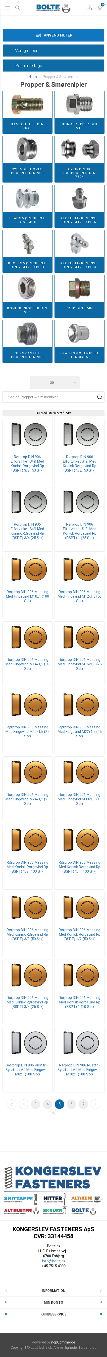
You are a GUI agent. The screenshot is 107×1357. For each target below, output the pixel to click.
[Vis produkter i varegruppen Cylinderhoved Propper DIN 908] (27, 149)
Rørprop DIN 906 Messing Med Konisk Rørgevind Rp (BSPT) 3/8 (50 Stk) (27, 934)
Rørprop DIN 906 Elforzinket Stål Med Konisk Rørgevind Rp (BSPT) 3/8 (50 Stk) (27, 464)
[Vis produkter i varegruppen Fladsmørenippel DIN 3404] (27, 198)
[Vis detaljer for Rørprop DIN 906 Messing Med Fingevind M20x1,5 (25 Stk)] (27, 705)
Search (99, 397)
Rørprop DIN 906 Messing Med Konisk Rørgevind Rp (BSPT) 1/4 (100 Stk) (79, 867)
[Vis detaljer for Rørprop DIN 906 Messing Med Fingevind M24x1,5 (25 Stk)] (27, 773)
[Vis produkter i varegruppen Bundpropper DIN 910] (79, 104)
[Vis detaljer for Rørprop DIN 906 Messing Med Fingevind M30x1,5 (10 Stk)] (79, 773)
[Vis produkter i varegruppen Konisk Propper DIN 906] (27, 288)
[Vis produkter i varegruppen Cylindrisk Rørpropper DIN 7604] (79, 149)
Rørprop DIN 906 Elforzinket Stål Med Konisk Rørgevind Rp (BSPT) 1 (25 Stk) (79, 531)
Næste (95, 1104)
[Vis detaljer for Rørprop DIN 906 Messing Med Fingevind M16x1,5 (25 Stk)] (79, 638)
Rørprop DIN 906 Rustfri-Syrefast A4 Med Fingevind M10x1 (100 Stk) (79, 1069)
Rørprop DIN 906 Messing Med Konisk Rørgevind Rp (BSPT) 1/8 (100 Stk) (27, 867)
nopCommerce (63, 1342)
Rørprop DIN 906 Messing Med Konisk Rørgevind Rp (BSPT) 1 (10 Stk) (79, 1002)
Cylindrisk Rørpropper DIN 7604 (79, 173)
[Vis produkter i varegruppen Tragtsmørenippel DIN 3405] (79, 333)
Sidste (53, 1113)
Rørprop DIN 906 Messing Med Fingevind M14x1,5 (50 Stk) (27, 664)
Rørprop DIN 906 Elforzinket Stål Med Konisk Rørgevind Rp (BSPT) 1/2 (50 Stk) (79, 464)
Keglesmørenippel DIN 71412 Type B (27, 265)
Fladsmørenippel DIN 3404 (27, 220)
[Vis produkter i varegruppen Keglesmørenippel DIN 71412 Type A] (79, 198)
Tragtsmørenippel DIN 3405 (79, 355)
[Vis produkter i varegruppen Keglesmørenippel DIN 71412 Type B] (27, 243)
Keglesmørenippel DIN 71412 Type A (79, 220)
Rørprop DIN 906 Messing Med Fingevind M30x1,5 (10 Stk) (80, 799)
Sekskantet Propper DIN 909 (27, 355)
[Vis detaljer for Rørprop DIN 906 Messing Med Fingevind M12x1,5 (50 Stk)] (79, 570)
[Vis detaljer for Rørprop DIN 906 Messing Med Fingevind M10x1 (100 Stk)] (27, 570)
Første (11, 1104)
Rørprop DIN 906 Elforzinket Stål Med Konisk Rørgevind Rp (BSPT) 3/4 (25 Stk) (27, 531)
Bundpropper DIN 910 (79, 126)
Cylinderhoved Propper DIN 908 (27, 171)
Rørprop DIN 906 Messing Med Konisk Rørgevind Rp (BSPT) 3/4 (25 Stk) (27, 1002)
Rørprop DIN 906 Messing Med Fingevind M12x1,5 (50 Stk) (80, 596)
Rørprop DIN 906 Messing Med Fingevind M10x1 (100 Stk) (27, 596)
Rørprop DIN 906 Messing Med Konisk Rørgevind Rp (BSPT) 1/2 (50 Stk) (79, 934)
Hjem (33, 77)
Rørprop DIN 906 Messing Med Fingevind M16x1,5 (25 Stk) (80, 664)
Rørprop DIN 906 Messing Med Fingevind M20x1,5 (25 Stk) (27, 731)
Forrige (23, 1104)
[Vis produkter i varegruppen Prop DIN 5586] (79, 288)
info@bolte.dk (53, 1261)
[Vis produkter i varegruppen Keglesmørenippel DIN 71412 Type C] (79, 243)
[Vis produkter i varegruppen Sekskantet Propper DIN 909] (27, 333)
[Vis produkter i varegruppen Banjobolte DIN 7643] (27, 104)
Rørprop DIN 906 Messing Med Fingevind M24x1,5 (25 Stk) (27, 799)
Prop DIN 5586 (80, 308)
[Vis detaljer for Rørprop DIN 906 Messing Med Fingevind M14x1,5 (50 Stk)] (27, 638)
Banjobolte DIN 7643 (27, 126)
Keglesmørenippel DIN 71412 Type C (79, 265)
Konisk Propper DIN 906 (27, 310)
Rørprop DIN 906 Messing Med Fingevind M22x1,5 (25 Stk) (80, 731)
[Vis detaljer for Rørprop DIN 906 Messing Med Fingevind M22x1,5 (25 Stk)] (79, 705)
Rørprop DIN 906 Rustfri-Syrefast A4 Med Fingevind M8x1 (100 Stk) (27, 1069)
